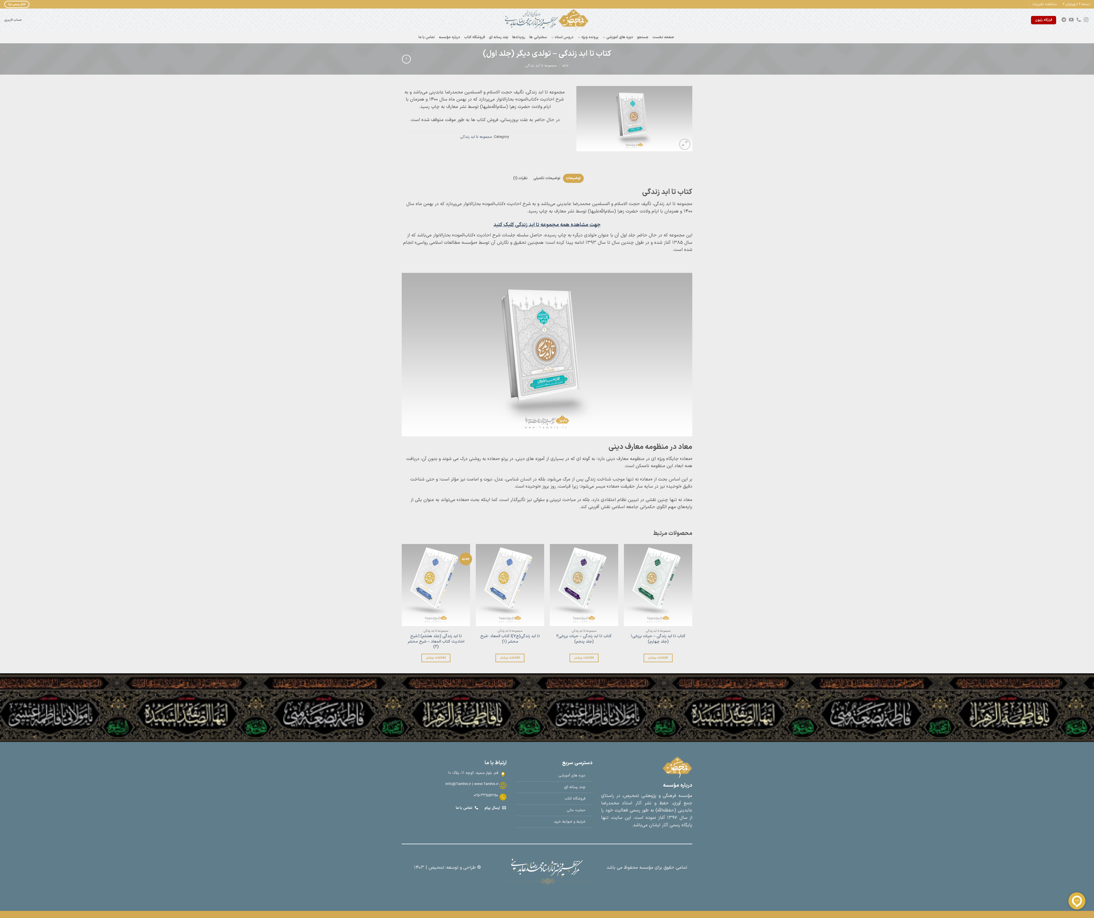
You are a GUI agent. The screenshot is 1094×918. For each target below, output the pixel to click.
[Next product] (406, 59)
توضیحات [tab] (573, 178)
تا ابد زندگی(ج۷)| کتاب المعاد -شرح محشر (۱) (510, 639)
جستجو (642, 37)
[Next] (402, 608)
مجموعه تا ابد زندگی (541, 65)
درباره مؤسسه (449, 37)
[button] (1044, 4)
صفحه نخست (663, 37)
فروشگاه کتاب (474, 37)
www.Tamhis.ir (486, 784)
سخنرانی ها (538, 37)
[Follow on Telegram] (1064, 20)
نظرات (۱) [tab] (520, 178)
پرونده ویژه (590, 37)
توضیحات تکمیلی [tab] (546, 178)
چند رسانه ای (499, 37)
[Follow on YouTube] (1071, 20)
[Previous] (692, 608)
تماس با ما (427, 37)
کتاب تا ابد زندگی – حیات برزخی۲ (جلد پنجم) (584, 639)
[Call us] (1078, 20)
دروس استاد (564, 37)
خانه (565, 65)
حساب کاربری (13, 20)
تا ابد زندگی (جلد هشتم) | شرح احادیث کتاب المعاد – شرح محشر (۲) (436, 642)
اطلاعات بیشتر (658, 657)
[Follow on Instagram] (1086, 20)
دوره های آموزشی (619, 37)
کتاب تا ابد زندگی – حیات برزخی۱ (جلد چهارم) (658, 639)
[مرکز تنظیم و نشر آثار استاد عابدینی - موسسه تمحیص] (547, 20)
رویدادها (518, 37)
